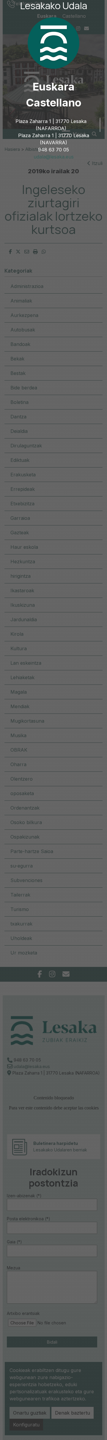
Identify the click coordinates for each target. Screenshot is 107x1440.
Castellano (53, 102)
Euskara (54, 86)
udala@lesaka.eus (54, 157)
